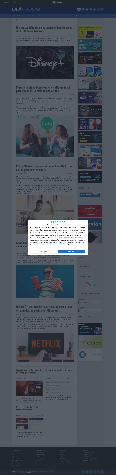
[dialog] (58, 237)
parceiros (43, 227)
